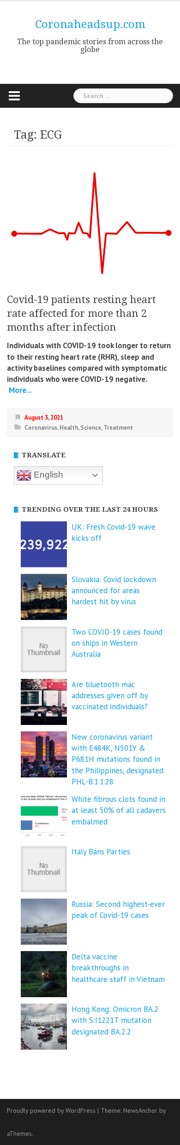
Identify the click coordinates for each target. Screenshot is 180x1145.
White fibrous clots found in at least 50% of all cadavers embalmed (119, 810)
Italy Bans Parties (101, 852)
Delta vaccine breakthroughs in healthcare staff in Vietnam (118, 968)
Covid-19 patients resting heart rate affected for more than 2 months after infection (81, 313)
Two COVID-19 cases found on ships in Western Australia (117, 643)
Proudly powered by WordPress (51, 1110)
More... (19, 390)
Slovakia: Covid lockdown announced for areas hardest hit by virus (114, 590)
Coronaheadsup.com (90, 24)
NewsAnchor (140, 1110)
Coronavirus (40, 428)
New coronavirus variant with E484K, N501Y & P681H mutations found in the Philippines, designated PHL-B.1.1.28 (117, 759)
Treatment (118, 428)
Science (90, 428)
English (47, 474)
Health (69, 428)
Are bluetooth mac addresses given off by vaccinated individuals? (110, 695)
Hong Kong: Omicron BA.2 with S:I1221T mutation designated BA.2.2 (115, 1020)
